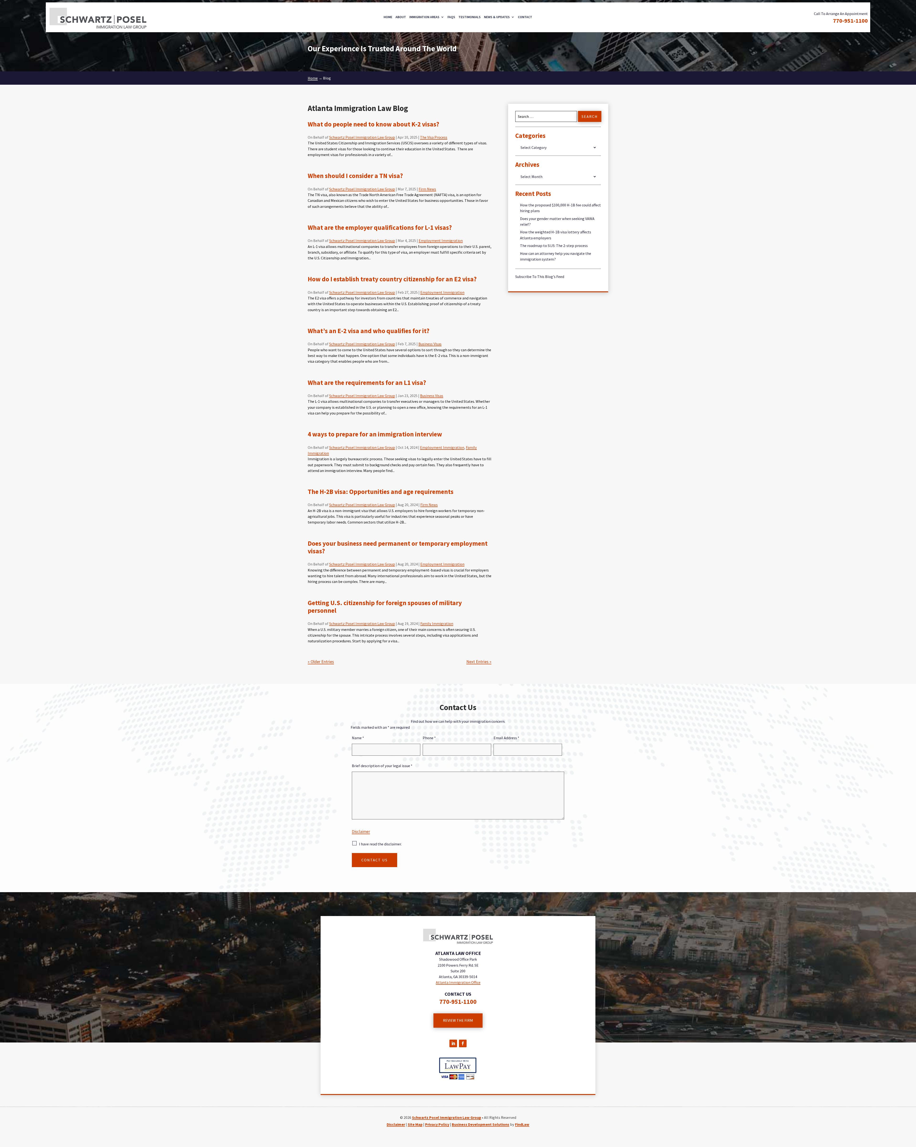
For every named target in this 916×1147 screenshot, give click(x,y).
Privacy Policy (437, 1124)
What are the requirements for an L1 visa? (367, 382)
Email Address (506, 737)
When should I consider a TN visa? (355, 176)
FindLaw (522, 1124)
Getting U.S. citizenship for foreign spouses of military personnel (385, 606)
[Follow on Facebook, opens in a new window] (463, 1043)
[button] (911, 1112)
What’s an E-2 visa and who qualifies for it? (368, 331)
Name (358, 737)
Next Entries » (478, 661)
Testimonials (469, 17)
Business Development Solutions (480, 1124)
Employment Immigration (441, 240)
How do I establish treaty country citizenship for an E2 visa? (392, 279)
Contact (525, 17)
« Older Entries (321, 661)
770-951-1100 (850, 20)
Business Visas (430, 343)
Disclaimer (361, 831)
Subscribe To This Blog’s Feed (539, 276)
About (401, 17)
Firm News (427, 189)
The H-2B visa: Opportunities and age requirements (380, 491)
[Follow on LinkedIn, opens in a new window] (453, 1043)
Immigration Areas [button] (424, 17)
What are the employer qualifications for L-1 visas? (380, 227)
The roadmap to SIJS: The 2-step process (554, 245)
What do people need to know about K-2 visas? (373, 124)
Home (388, 17)
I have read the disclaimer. (380, 844)
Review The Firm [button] (458, 1020)
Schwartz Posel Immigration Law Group (362, 137)
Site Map (415, 1124)
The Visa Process (433, 137)
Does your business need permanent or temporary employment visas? (398, 547)
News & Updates (497, 17)
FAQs (451, 17)
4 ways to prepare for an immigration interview (375, 434)
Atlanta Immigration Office (458, 982)
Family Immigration (436, 623)
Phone (429, 737)
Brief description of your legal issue (382, 765)
